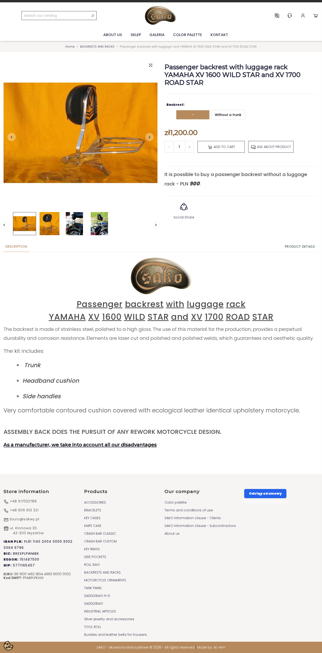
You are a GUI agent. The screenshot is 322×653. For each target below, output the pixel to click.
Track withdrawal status (265, 501)
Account (303, 15)
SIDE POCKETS (95, 556)
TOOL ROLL (92, 626)
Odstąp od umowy (265, 493)
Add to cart (224, 146)
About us (112, 34)
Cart (315, 15)
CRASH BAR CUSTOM (100, 541)
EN (277, 15)
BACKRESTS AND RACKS (102, 572)
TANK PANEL (93, 588)
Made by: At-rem (211, 647)
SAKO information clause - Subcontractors (200, 525)
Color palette (187, 34)
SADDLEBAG (93, 603)
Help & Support (289, 15)
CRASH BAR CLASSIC (100, 533)
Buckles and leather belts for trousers (115, 634)
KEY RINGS (92, 549)
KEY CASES (92, 518)
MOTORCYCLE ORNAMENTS (105, 580)
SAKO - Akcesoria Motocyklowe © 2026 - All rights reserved (146, 647)
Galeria (157, 34)
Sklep (136, 34)
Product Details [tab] (300, 246)
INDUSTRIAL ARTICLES (100, 611)
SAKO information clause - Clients (193, 518)
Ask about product (273, 146)
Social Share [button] (183, 217)
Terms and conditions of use (189, 510)
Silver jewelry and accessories (109, 619)
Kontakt (219, 34)
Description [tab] (16, 246)
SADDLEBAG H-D (97, 595)
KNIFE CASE (92, 525)
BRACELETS (92, 510)
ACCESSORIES (95, 502)
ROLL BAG (92, 564)
